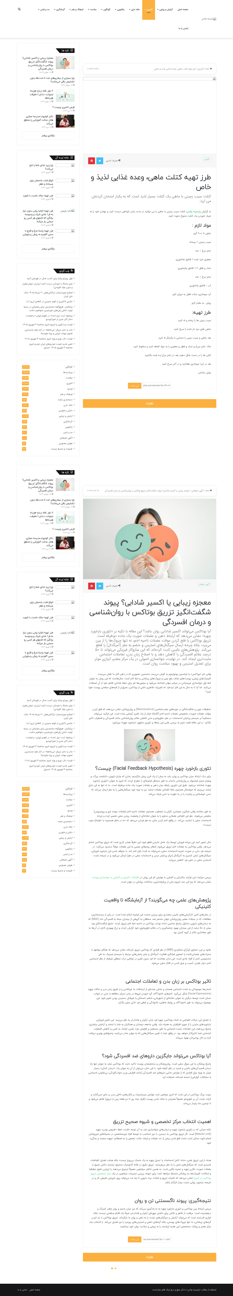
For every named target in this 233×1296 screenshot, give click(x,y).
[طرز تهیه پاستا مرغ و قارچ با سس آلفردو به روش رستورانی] (65, 235)
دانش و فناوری (65, 410)
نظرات (149, 403)
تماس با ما (183, 28)
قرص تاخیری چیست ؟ (63, 107)
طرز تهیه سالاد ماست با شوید (38, 195)
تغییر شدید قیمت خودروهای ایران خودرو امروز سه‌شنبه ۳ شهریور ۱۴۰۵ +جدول (50, 345)
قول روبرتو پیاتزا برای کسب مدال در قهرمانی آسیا (49, 278)
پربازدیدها (67, 372)
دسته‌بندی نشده (65, 400)
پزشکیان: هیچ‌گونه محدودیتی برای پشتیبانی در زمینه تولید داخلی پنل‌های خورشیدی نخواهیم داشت (48, 308)
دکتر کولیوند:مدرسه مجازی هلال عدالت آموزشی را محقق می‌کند (38, 120)
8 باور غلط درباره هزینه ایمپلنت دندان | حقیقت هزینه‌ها (41, 94)
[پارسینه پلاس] (209, 19)
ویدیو (70, 389)
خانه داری (135, 9)
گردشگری (60, 9)
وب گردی (64, 271)
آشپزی (149, 9)
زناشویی (120, 9)
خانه (207, 69)
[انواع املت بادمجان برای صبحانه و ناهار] (65, 185)
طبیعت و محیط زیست (61, 449)
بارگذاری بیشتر (48, 135)
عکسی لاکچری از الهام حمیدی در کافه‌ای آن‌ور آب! (49, 301)
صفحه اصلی (183, 9)
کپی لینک (134, 386)
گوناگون (106, 9)
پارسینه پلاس (194, 211)
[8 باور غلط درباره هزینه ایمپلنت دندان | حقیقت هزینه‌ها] (65, 95)
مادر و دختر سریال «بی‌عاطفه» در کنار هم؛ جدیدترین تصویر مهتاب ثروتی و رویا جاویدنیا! (48, 331)
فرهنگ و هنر (77, 9)
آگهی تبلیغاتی (66, 438)
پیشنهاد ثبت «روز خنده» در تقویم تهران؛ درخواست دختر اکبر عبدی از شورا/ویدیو (49, 317)
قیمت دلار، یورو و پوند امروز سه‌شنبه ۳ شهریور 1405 (48, 339)
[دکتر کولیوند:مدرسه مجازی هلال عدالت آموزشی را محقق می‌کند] (65, 121)
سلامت (93, 9)
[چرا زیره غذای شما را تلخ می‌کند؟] (65, 170)
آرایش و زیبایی (166, 9)
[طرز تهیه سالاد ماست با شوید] (65, 200)
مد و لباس (44, 9)
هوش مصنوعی (65, 443)
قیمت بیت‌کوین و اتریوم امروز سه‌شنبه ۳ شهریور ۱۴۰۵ (47, 324)
